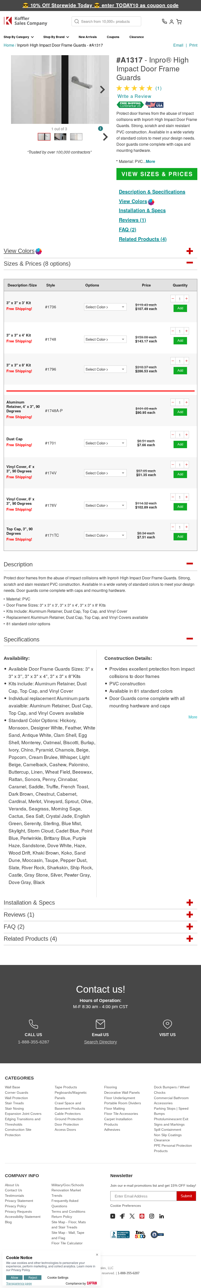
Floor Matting (114, 1108)
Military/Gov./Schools (67, 1185)
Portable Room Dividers (122, 1103)
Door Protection (67, 1124)
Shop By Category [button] (16, 37)
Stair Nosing (14, 1108)
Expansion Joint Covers (23, 1114)
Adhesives (112, 1130)
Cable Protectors (68, 1114)
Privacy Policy (15, 1206)
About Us (12, 1185)
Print (193, 45)
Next (102, 89)
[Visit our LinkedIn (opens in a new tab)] (161, 1216)
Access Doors (65, 1130)
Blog (8, 1222)
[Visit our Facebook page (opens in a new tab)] (122, 1216)
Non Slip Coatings (168, 1135)
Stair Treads (14, 1103)
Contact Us (13, 1190)
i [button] (100, 128)
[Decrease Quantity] (172, 298)
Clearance (136, 37)
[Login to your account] (172, 21)
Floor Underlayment (119, 1098)
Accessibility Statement (22, 1217)
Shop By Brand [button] (53, 37)
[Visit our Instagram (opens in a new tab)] (151, 1216)
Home (9, 45)
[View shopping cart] (179, 21)
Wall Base (12, 1087)
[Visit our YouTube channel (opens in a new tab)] (112, 1216)
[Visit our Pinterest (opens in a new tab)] (141, 1216)
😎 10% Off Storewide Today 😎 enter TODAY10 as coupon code (101, 5)
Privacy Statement (19, 1201)
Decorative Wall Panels (122, 1092)
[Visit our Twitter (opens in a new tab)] (132, 1216)
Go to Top (191, 1274)
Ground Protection (69, 1119)
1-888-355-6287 (128, 1273)
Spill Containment (167, 1130)
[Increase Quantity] (186, 298)
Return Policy (61, 1217)
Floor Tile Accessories (121, 1114)
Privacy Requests (18, 1211)
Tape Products (66, 1087)
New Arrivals (88, 37)
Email (178, 45)
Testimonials (14, 1195)
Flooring (110, 1087)
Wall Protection (16, 1098)
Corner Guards (16, 1092)
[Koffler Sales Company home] (27, 21)
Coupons (113, 37)
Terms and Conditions (68, 1211)
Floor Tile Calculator (67, 1243)
